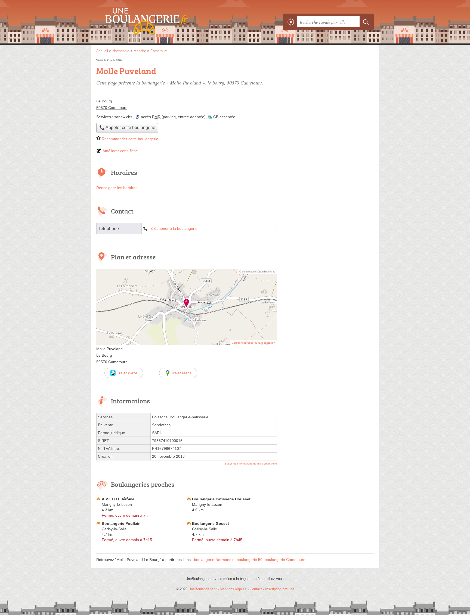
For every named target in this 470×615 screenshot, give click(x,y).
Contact (256, 589)
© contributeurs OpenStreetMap (257, 271)
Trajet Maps (181, 373)
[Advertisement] (328, 96)
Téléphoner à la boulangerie (173, 229)
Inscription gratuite (279, 589)
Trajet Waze (127, 373)
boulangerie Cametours (285, 559)
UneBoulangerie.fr (156, 21)
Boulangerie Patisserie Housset (221, 499)
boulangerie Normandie (214, 559)
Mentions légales (233, 589)
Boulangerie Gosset (210, 523)
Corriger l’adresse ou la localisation (253, 342)
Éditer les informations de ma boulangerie (251, 463)
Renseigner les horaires (116, 188)
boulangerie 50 (249, 559)
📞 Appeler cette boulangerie (127, 127)
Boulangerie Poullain (121, 523)
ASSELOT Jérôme (118, 499)
